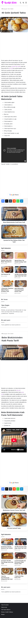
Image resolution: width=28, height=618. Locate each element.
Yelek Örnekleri (5, 604)
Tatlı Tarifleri (10, 8)
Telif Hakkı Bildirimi (5, 609)
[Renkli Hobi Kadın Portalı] (9, 2)
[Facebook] (3, 201)
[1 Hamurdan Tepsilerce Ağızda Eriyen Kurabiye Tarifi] (7, 283)
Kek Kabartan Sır (5, 274)
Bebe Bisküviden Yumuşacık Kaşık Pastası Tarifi (19, 290)
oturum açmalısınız (16, 324)
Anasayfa (5, 8)
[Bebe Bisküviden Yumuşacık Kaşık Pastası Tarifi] (21, 283)
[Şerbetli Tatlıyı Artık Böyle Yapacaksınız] (7, 255)
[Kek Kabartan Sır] (7, 269)
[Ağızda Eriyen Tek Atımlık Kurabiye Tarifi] (21, 255)
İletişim (3, 614)
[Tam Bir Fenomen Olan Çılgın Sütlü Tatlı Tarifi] (21, 269)
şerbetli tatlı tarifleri (16, 66)
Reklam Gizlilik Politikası (7, 612)
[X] (6, 201)
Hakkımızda (4, 607)
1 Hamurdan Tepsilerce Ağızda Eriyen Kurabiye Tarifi (7, 290)
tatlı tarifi (11, 68)
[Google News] (14, 195)
